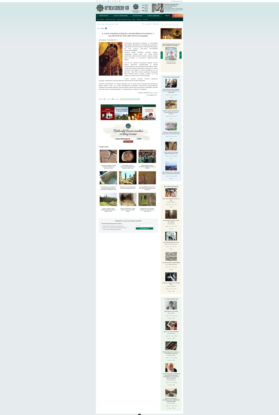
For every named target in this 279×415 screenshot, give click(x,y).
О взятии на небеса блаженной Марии (171, 262)
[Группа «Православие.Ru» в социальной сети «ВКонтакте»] (97, 1)
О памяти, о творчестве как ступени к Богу (171, 283)
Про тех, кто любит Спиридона (171, 331)
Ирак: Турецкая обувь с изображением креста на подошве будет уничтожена (171, 172)
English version (146, 11)
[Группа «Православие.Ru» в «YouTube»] (108, 1)
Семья (133, 19)
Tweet (98, 28)
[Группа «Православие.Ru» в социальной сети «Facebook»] (101, 1)
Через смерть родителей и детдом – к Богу (171, 199)
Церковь (103, 24)
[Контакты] (120, 1)
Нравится (102, 28)
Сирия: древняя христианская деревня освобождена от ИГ (171, 152)
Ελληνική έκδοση (146, 5)
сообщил (135, 48)
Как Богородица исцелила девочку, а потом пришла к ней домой (171, 352)
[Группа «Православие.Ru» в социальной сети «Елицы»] (110, 1)
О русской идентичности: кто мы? (171, 242)
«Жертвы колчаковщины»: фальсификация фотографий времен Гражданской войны (171, 400)
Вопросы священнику (153, 15)
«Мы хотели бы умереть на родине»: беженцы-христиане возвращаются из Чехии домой (171, 91)
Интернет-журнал (137, 15)
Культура (145, 19)
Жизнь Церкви (100, 19)
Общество (139, 19)
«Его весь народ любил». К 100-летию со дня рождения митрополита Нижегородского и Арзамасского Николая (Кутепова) (171, 376)
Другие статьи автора (172, 77)
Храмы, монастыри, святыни (123, 19)
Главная (98, 24)
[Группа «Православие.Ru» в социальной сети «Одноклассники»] (99, 1)
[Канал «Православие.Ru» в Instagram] (115, 1)
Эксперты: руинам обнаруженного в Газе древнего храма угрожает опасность (171, 112)
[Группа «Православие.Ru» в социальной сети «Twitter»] (104, 1)
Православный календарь (136, 11)
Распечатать (157, 24)
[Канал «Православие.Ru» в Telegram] (113, 1)
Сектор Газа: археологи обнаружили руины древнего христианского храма (171, 132)
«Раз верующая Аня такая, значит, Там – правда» (171, 221)
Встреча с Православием (121, 15)
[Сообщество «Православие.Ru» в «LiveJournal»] (106, 1)
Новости (167, 15)
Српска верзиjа (146, 8)
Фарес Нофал (154, 92)
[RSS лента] (117, 1)
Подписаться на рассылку (177, 1)
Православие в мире (110, 19)
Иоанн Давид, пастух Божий (171, 311)
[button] (156, 12)
